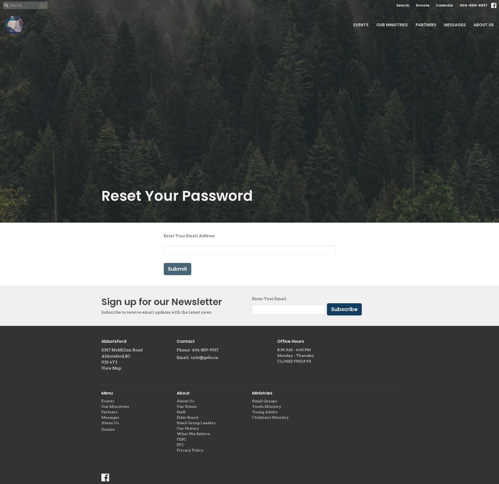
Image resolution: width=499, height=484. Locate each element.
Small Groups (264, 401)
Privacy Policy (190, 450)
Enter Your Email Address (189, 236)
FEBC (182, 439)
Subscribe (344, 309)
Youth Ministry (266, 406)
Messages (455, 25)
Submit (177, 269)
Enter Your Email (269, 298)
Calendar (445, 5)
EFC (180, 445)
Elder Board (187, 417)
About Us (484, 25)
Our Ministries (392, 25)
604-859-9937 (473, 5)
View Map (111, 368)
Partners (426, 25)
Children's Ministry (270, 417)
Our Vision (187, 406)
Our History (188, 428)
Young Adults (265, 412)
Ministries (262, 393)
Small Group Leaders (196, 423)
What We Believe (193, 434)
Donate (422, 5)
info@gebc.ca (204, 357)
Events (361, 25)
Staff (181, 412)
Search (402, 5)
